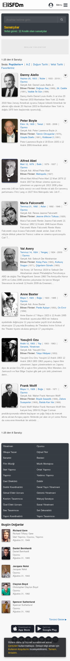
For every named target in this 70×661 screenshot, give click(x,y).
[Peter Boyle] (10, 130)
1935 (32, 124)
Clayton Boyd (20, 584)
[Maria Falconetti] (10, 213)
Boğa (39, 297)
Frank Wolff (28, 385)
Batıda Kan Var (46, 402)
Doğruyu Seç (42, 88)
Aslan (43, 206)
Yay (39, 343)
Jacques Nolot (21, 566)
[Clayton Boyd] (6, 589)
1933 (34, 78)
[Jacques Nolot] (6, 571)
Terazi (40, 124)
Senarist (24, 346)
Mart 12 (24, 164)
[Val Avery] (10, 258)
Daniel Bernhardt (22, 548)
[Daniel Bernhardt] (6, 553)
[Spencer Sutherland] (6, 607)
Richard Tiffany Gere (23, 533)
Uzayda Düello (27, 137)
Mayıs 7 (24, 297)
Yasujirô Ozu (29, 340)
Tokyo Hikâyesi (43, 353)
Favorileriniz (7, 68)
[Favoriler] (66, 75)
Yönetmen (34, 346)
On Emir (62, 307)
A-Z (28, 64)
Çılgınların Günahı (44, 265)
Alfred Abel (28, 160)
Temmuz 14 (26, 252)
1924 (35, 252)
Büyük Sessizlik (43, 398)
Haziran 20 (25, 78)
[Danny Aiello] (10, 85)
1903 (32, 343)
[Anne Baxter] (10, 304)
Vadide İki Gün (35, 91)
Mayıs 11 (24, 389)
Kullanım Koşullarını (18, 649)
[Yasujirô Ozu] (10, 350)
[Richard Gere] (6, 535)
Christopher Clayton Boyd (25, 587)
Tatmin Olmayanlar (45, 133)
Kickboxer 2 (48, 137)
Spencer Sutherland (24, 601)
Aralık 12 (24, 343)
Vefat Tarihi (57, 64)
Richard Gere (20, 530)
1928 (32, 389)
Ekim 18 (24, 124)
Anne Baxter (29, 294)
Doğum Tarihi (40, 64)
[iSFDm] (13, 4)
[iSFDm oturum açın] (51, 4)
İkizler (42, 78)
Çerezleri (13, 645)
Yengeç (44, 252)
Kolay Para (41, 261)
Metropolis (41, 173)
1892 (35, 206)
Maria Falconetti (32, 203)
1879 (31, 164)
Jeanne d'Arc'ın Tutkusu (47, 216)
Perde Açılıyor (43, 307)
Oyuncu (24, 81)
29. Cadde (62, 88)
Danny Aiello (29, 75)
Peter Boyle (28, 120)
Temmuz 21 (26, 206)
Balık (39, 164)
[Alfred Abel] (10, 171)
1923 (31, 297)
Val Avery (27, 248)
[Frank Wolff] (10, 395)
